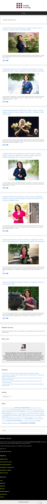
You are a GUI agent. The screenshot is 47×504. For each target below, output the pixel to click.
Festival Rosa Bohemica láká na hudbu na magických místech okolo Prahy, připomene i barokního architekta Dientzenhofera (23, 240)
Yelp (22, 420)
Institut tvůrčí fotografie (19, 411)
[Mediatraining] (23, 5)
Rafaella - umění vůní (34, 417)
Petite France (21, 417)
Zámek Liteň (34, 420)
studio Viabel (28, 418)
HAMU (12, 411)
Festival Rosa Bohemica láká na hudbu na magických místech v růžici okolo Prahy (23, 283)
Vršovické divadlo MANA (14, 420)
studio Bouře (22, 418)
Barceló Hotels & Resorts (35, 408)
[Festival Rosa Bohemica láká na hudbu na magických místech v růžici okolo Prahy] (23, 310)
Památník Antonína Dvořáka (32, 415)
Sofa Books (17, 418)
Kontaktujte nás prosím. (5, 451)
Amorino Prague (11, 408)
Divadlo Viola (29, 410)
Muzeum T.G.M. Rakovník (26, 413)
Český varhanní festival (15, 423)
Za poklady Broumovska (27, 420)
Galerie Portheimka (6, 411)
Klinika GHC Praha (39, 411)
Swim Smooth (35, 418)
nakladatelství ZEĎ (9, 415)
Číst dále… (8, 57)
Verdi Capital (4, 420)
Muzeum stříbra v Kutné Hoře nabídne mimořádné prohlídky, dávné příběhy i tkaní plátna (20, 373)
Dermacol (13, 410)
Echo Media (34, 409)
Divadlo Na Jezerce (21, 410)
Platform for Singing (27, 417)
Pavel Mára (16, 417)
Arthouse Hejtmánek (22, 408)
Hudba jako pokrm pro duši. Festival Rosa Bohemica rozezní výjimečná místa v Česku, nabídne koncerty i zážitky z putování (23, 70)
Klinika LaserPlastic (7, 413)
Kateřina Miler (31, 411)
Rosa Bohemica (11, 418)
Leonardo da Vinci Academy (16, 413)
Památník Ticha (11, 417)
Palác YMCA (22, 415)
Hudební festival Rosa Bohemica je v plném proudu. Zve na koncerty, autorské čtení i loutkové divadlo (22, 29)
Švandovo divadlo (28, 423)
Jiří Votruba (27, 411)
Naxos (16, 415)
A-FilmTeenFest (5, 408)
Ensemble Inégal (40, 409)
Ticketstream (41, 418)
